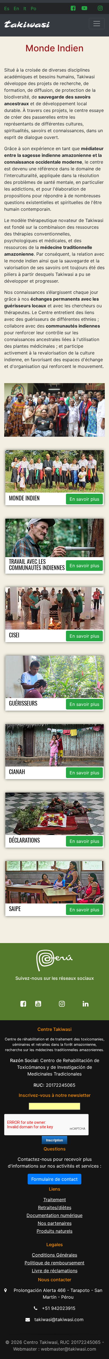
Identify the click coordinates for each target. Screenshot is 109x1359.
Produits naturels (54, 1231)
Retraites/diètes (54, 1207)
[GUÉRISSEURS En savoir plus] (54, 682)
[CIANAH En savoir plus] (54, 751)
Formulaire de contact (54, 1179)
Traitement (54, 1199)
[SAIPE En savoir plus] (54, 888)
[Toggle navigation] (97, 23)
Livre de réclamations (54, 1270)
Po (33, 8)
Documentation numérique (54, 1215)
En (16, 8)
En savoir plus (84, 499)
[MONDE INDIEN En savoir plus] (54, 477)
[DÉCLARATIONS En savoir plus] (54, 819)
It (24, 8)
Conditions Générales (54, 1255)
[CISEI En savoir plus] (54, 614)
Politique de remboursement (54, 1263)
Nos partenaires (55, 1223)
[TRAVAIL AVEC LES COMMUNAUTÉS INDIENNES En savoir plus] (54, 546)
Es (6, 8)
